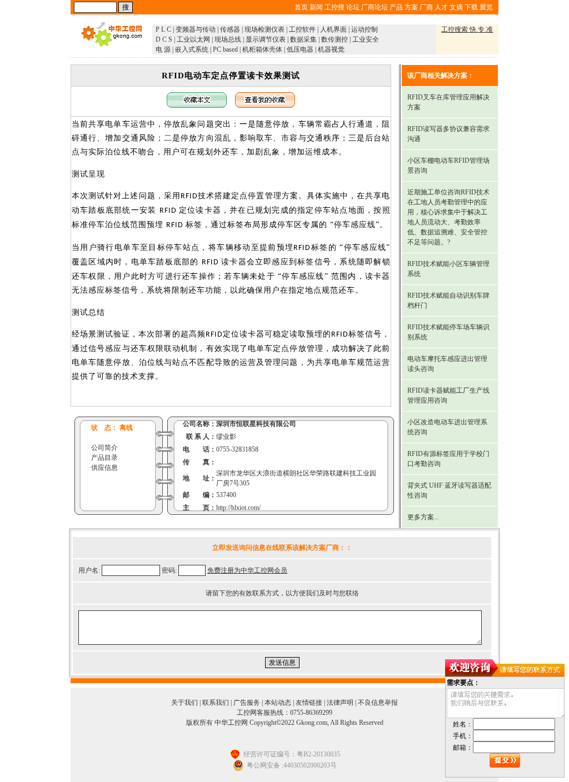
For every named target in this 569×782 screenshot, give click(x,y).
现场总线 (227, 39)
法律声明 (340, 702)
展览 (486, 7)
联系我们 (215, 702)
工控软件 (302, 29)
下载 (471, 7)
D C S (164, 39)
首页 (301, 7)
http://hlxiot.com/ (238, 508)
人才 (441, 7)
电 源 (163, 49)
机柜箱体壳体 (262, 49)
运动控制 (364, 29)
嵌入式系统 (191, 49)
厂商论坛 (374, 7)
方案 (411, 7)
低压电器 (300, 49)
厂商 (426, 7)
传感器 (230, 29)
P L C (163, 29)
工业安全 (365, 39)
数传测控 (334, 39)
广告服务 (246, 702)
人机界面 (333, 29)
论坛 (353, 7)
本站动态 (277, 702)
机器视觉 (331, 49)
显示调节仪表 (266, 39)
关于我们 (184, 702)
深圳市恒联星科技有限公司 (256, 424)
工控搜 (335, 7)
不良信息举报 (378, 702)
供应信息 (104, 468)
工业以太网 (193, 39)
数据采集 (303, 39)
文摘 (456, 7)
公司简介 (104, 448)
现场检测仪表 (264, 29)
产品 (396, 7)
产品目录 (104, 458)
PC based (225, 49)
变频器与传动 (196, 29)
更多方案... (423, 517)
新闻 (316, 7)
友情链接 (309, 702)
